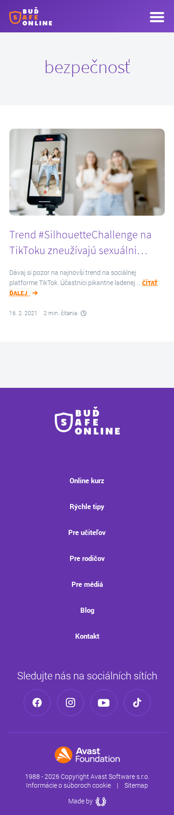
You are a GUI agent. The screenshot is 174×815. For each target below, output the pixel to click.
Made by (87, 800)
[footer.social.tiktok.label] (137, 702)
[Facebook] (37, 702)
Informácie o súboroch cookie (68, 785)
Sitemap (136, 785)
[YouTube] (103, 702)
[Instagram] (70, 702)
